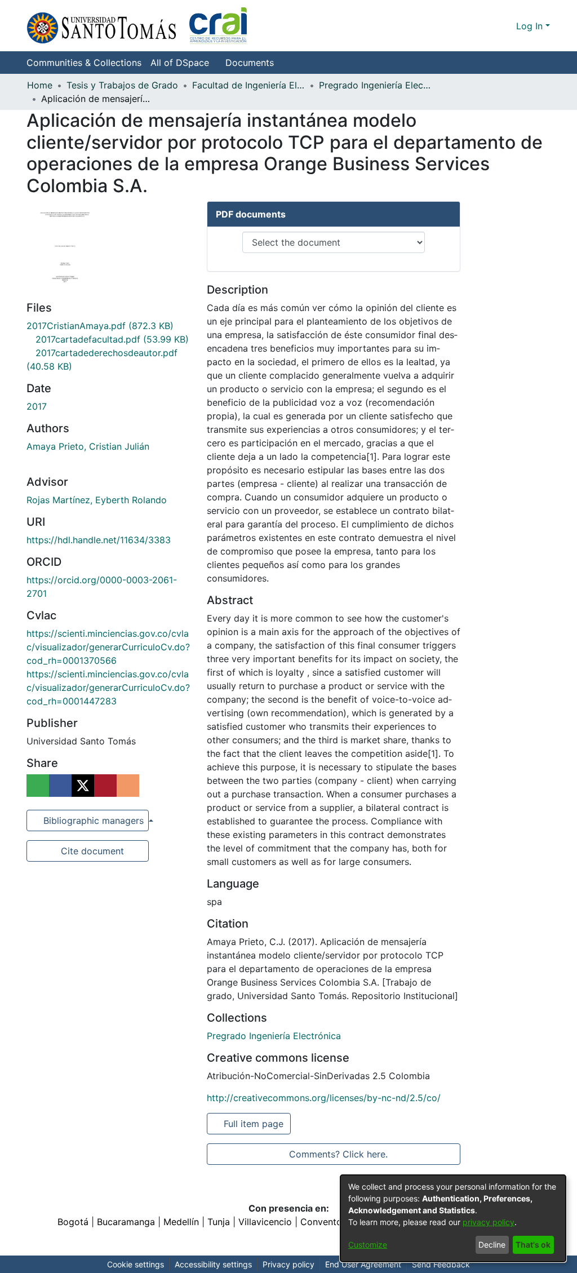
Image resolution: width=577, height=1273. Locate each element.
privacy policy (488, 1222)
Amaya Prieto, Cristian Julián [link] (87, 446)
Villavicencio (265, 1221)
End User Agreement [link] (363, 1264)
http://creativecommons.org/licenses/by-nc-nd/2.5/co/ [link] (324, 1097)
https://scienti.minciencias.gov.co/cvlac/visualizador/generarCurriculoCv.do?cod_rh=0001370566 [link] (108, 647)
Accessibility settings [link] (213, 1264)
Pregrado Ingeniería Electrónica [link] (375, 85)
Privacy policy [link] (288, 1264)
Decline (491, 1244)
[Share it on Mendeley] (105, 785)
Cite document (92, 851)
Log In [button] (530, 26)
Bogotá (72, 1221)
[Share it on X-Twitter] (83, 785)
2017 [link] (36, 406)
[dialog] (453, 1218)
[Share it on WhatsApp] (37, 785)
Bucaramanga (126, 1221)
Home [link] (39, 85)
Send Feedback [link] (441, 1264)
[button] (136, 26)
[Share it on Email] (128, 785)
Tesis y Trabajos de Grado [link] (122, 85)
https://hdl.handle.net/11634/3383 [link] (98, 539)
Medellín (181, 1221)
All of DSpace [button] (179, 62)
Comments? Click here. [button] (338, 1154)
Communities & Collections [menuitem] (83, 62)
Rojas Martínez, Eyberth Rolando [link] (96, 499)
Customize (367, 1244)
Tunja (218, 1221)
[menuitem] (183, 62)
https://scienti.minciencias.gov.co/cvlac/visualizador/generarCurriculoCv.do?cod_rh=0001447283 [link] (108, 687)
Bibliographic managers (94, 820)
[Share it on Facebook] (60, 785)
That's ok (533, 1244)
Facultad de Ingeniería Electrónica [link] (248, 85)
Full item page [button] (254, 1123)
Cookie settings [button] (135, 1264)
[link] (100, 325)
